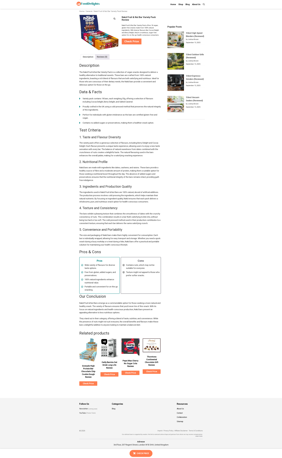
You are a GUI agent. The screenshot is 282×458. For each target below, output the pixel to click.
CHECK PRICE (143, 453)
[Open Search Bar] (204, 4)
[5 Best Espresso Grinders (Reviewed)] (175, 83)
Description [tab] (88, 57)
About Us (196, 4)
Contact (180, 413)
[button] (115, 19)
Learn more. (199, 436)
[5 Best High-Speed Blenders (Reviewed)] (175, 40)
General (89, 11)
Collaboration (182, 417)
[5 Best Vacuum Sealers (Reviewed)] (175, 104)
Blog (188, 4)
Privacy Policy (168, 431)
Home (173, 4)
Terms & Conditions (196, 431)
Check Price (131, 41)
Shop (180, 4)
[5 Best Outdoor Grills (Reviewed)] (175, 62)
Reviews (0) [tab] (102, 57)
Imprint (160, 431)
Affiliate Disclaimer (181, 431)
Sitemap (180, 421)
